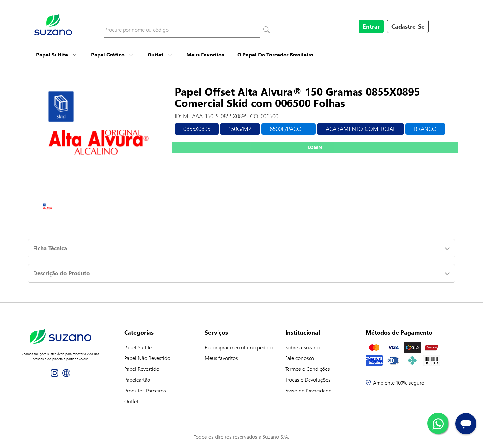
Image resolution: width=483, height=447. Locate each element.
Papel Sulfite (52, 54)
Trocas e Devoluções (308, 379)
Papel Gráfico (108, 54)
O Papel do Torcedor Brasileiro (275, 54)
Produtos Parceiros (145, 390)
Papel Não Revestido (147, 357)
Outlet (155, 54)
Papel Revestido (141, 368)
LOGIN (315, 147)
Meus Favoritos (205, 54)
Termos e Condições (307, 368)
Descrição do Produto (61, 273)
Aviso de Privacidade (308, 390)
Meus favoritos (221, 357)
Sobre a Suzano (302, 347)
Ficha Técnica (50, 248)
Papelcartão (137, 379)
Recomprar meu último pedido (239, 347)
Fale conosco (299, 357)
